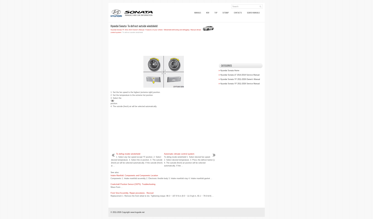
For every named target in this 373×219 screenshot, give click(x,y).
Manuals (197, 12)
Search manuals (253, 12)
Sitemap (225, 12)
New (207, 12)
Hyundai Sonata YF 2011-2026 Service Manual (240, 84)
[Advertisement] (164, 44)
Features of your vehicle (154, 30)
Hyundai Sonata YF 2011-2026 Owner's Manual (240, 79)
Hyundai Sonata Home (229, 70)
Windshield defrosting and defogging (176, 30)
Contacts (238, 12)
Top (215, 12)
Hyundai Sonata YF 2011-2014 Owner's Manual (127, 30)
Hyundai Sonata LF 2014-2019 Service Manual (239, 75)
